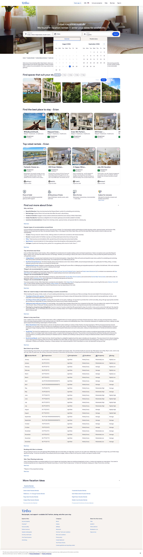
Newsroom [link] (58, 529)
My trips (112, 3)
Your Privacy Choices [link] (60, 542)
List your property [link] (26, 521)
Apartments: (29, 241)
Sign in (119, 3)
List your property (97, 3)
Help (106, 3)
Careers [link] (57, 524)
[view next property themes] (120, 90)
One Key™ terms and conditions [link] (63, 532)
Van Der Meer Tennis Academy (73, 276)
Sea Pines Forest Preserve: (33, 261)
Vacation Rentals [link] (30, 58)
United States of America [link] (41, 58)
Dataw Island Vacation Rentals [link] (31, 490)
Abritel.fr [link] (92, 524)
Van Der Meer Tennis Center (98, 276)
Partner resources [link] (26, 529)
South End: (29, 331)
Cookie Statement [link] (60, 540)
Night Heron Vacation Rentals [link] (79, 497)
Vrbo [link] (91, 521)
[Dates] (67, 34)
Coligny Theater (54, 283)
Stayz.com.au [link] (93, 532)
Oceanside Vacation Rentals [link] (79, 490)
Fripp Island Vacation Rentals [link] (31, 497)
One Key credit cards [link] (26, 534)
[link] (43, 114)
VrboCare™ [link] (24, 524)
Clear (97, 80)
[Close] (140, 553)
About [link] (57, 521)
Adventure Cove (38, 278)
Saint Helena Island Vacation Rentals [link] (81, 493)
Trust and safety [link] (25, 526)
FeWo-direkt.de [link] (93, 526)
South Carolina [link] (52, 58)
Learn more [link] (101, 200)
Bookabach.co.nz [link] (94, 529)
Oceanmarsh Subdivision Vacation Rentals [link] (82, 503)
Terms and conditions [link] (61, 534)
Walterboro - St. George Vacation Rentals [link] (34, 493)
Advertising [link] (24, 540)
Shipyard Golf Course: (32, 265)
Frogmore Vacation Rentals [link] (30, 503)
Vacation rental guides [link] (27, 532)
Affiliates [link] (58, 526)
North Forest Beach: (32, 338)
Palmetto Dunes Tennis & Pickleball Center (65, 271)
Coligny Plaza (69, 282)
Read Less (26, 223)
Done (103, 80)
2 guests (89, 35)
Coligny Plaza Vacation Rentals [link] (31, 500)
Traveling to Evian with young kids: (36, 299)
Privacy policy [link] (59, 537)
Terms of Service (46, 553)
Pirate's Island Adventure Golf (90, 271)
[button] (76, 52)
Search (116, 34)
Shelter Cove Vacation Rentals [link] (79, 500)
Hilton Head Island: (31, 325)
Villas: (27, 239)
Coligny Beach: (30, 258)
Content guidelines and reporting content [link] (65, 545)
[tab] (66, 39)
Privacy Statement (35, 553)
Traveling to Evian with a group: (35, 296)
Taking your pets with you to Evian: (36, 303)
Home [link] (24, 58)
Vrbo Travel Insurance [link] (26, 537)
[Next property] (118, 126)
